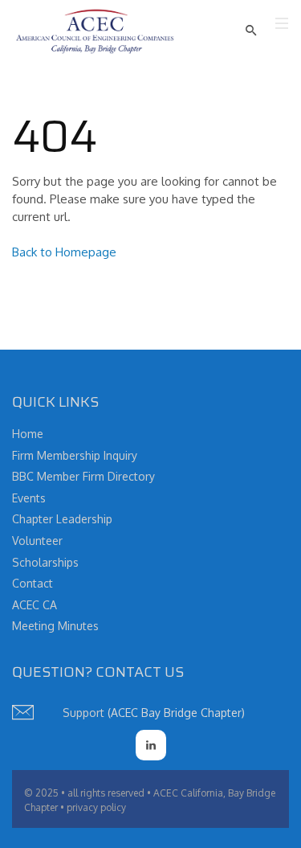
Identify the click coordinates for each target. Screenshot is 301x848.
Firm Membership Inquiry (74, 455)
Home (27, 433)
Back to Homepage (64, 252)
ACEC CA (34, 605)
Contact (32, 583)
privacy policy (96, 807)
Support (83, 712)
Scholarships (45, 562)
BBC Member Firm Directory (83, 476)
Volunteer (37, 540)
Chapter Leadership (62, 519)
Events (29, 498)
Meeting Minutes (55, 626)
